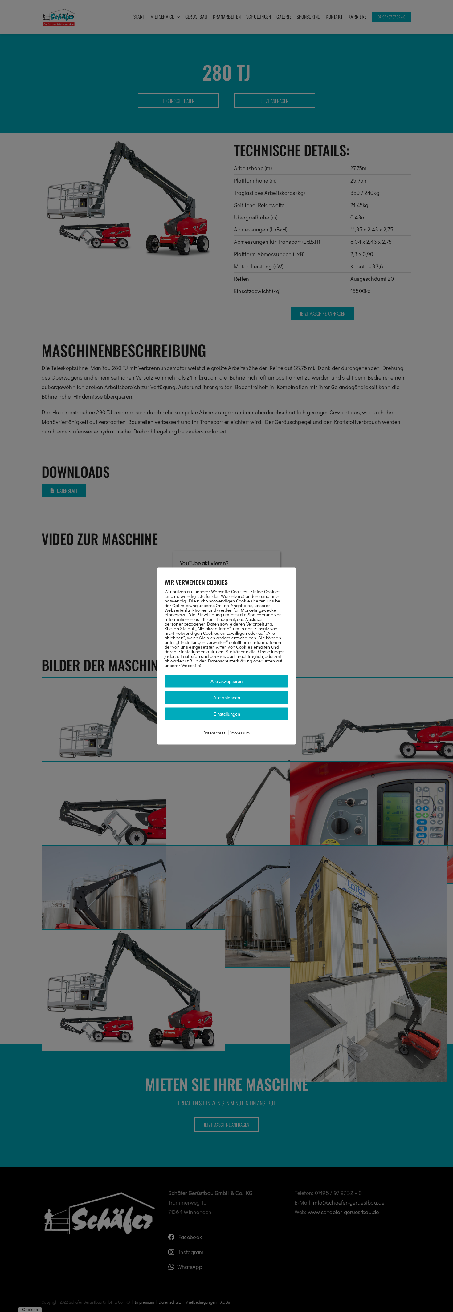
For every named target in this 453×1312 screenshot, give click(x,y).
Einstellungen (226, 714)
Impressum (240, 732)
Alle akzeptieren (226, 681)
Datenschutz (214, 732)
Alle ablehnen (226, 697)
